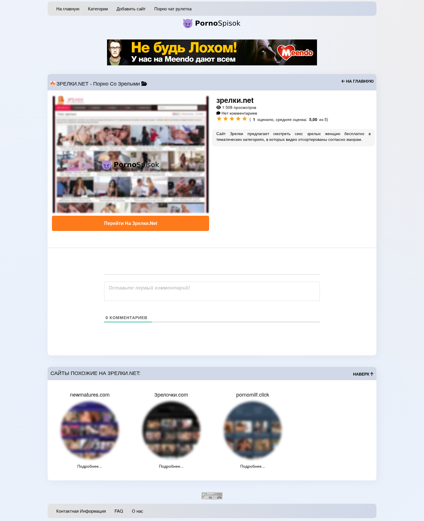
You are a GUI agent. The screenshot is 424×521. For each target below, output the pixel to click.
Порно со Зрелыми (116, 84)
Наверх (361, 374)
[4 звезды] (238, 119)
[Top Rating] (212, 495)
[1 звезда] (219, 119)
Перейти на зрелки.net (130, 223)
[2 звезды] (225, 119)
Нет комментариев (239, 113)
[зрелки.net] (130, 154)
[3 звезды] (232, 119)
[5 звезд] (244, 119)
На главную (359, 81)
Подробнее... (89, 466)
